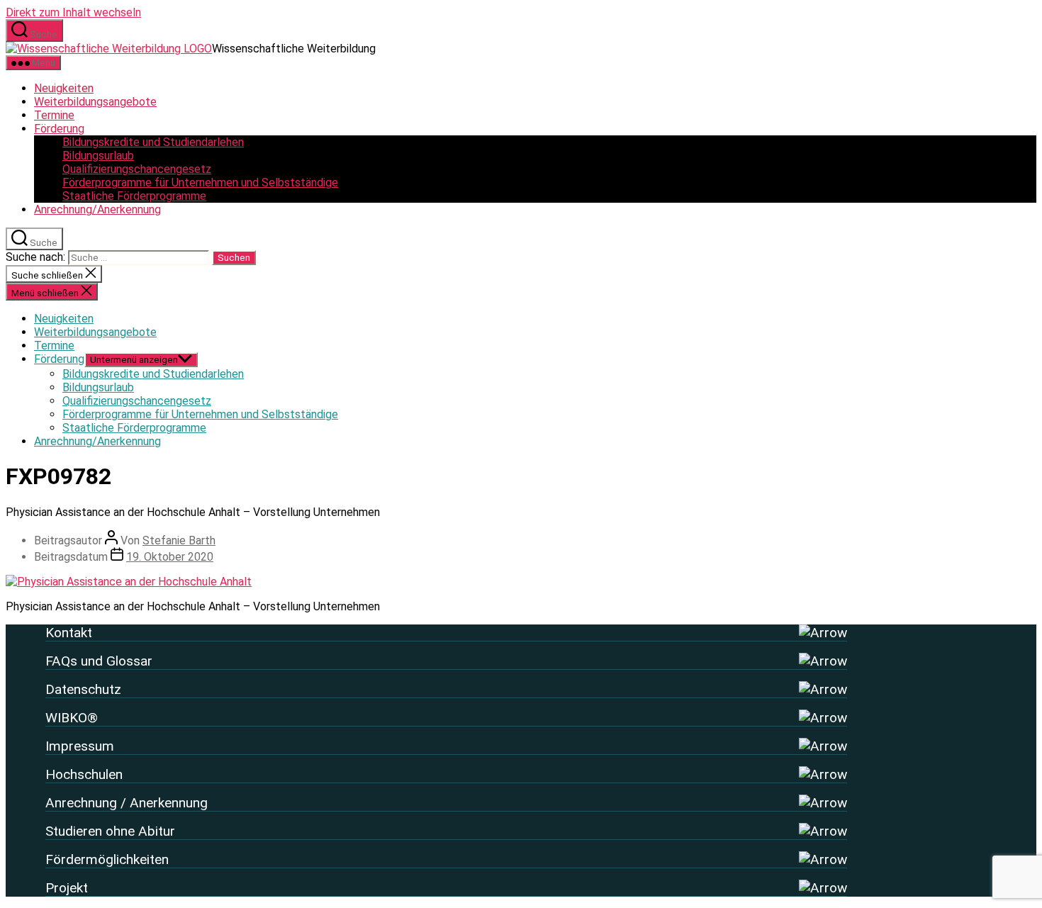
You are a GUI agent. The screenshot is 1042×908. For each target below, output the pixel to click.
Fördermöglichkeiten (107, 859)
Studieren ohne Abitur (110, 831)
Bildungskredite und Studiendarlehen (153, 142)
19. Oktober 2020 (169, 557)
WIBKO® (71, 718)
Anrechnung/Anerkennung (97, 209)
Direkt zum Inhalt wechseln (73, 12)
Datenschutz (83, 689)
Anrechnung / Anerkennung (126, 803)
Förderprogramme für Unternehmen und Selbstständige (200, 182)
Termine (54, 115)
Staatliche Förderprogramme (134, 196)
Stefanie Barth (178, 540)
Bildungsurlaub (98, 155)
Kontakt (68, 632)
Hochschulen (84, 774)
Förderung (59, 128)
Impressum (79, 746)
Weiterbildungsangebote (95, 101)
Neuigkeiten (64, 88)
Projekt (66, 888)
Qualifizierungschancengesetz (136, 169)
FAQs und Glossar (98, 661)
